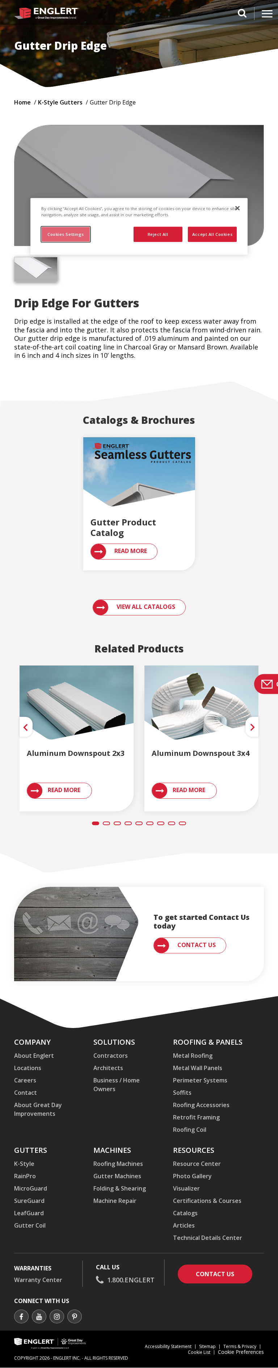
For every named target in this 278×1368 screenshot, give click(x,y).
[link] (77, 707)
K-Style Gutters (60, 102)
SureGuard (29, 1201)
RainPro (25, 1176)
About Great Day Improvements (38, 1109)
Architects (108, 1068)
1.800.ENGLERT (131, 1279)
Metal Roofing (192, 1056)
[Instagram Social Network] (56, 1318)
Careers (25, 1080)
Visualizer (186, 1188)
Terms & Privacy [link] (239, 1346)
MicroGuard (30, 1188)
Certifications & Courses (207, 1201)
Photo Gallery (192, 1176)
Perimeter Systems (200, 1080)
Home (22, 102)
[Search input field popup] (242, 14)
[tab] (36, 269)
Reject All (158, 234)
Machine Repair (114, 1201)
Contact (25, 1093)
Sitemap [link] (207, 1346)
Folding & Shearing (119, 1188)
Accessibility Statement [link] (168, 1346)
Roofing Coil (189, 1130)
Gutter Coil (30, 1225)
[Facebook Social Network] (21, 1318)
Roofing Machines (118, 1164)
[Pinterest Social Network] (74, 1318)
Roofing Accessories (201, 1105)
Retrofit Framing (196, 1117)
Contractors (110, 1056)
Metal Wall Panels (197, 1068)
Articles (184, 1225)
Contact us (224, 1274)
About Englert (34, 1056)
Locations (27, 1068)
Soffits (182, 1093)
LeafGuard (29, 1213)
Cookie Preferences (241, 1352)
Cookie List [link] (199, 1352)
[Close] (237, 208)
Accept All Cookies (212, 234)
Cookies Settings (65, 234)
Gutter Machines (117, 1176)
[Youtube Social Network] (39, 1318)
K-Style (24, 1164)
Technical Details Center (207, 1238)
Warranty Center (38, 1280)
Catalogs (185, 1213)
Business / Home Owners (116, 1084)
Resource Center (197, 1164)
